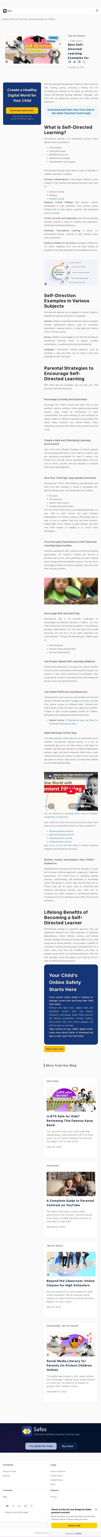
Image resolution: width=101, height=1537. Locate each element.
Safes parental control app (61, 738)
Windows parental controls (61, 831)
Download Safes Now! (22, 110)
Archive (5, 19)
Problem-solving (56, 199)
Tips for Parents (76, 35)
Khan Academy (72, 701)
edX (96, 701)
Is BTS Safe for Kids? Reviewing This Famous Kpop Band (70, 1120)
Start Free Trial (54, 1049)
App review (53, 1081)
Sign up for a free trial (55, 845)
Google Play (49, 817)
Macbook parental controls (61, 834)
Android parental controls (60, 838)
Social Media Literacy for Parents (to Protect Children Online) (69, 1365)
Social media (53, 1326)
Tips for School (55, 1245)
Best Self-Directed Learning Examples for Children (78, 53)
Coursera (85, 701)
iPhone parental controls (60, 842)
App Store (63, 817)
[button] (69, 62)
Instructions (53, 1165)
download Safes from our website (81, 813)
